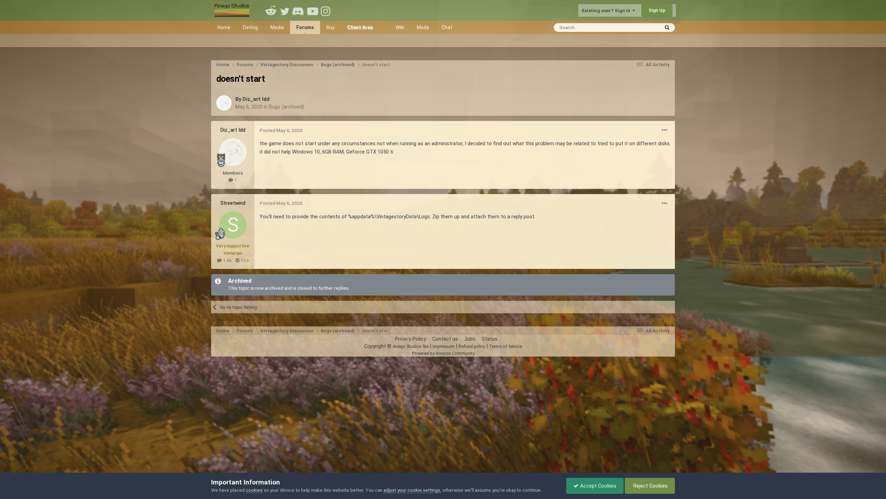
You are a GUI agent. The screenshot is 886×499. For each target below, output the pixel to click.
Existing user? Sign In (607, 10)
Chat (447, 27)
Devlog (250, 27)
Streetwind (232, 203)
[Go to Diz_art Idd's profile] (224, 103)
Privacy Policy (410, 339)
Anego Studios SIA (411, 346)
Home (223, 27)
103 (244, 260)
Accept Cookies (597, 486)
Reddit (271, 10)
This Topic (639, 27)
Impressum (444, 346)
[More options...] (664, 130)
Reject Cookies (650, 486)
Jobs (470, 339)
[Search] (667, 27)
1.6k (227, 260)
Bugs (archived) (286, 107)
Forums (305, 27)
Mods (423, 27)
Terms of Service (505, 346)
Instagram (326, 10)
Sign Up (657, 10)
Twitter (285, 10)
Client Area (360, 27)
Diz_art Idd (256, 99)
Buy (330, 27)
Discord (299, 10)
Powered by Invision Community (443, 353)
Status (489, 339)
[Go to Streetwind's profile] (233, 225)
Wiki (400, 27)
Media (277, 27)
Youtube (312, 10)
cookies (254, 490)
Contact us (445, 339)
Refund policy (472, 346)
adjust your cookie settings (411, 490)
